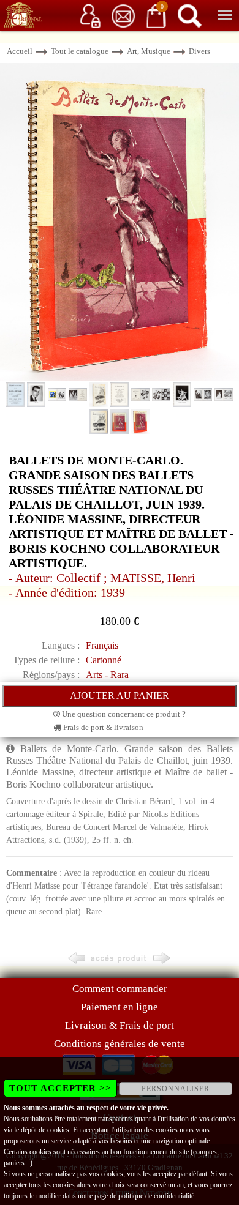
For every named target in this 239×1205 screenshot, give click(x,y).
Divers (199, 51)
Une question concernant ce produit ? (123, 713)
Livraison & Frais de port (119, 1025)
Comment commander (119, 988)
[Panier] (156, 15)
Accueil (19, 51)
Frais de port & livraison (102, 727)
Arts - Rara (107, 675)
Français (102, 645)
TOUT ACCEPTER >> (60, 1088)
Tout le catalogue (79, 51)
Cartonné (103, 660)
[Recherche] (189, 15)
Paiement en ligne (119, 1007)
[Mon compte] (90, 15)
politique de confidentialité (156, 1196)
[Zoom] (119, 221)
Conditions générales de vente (119, 1044)
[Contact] (123, 15)
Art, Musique (148, 51)
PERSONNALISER (176, 1088)
